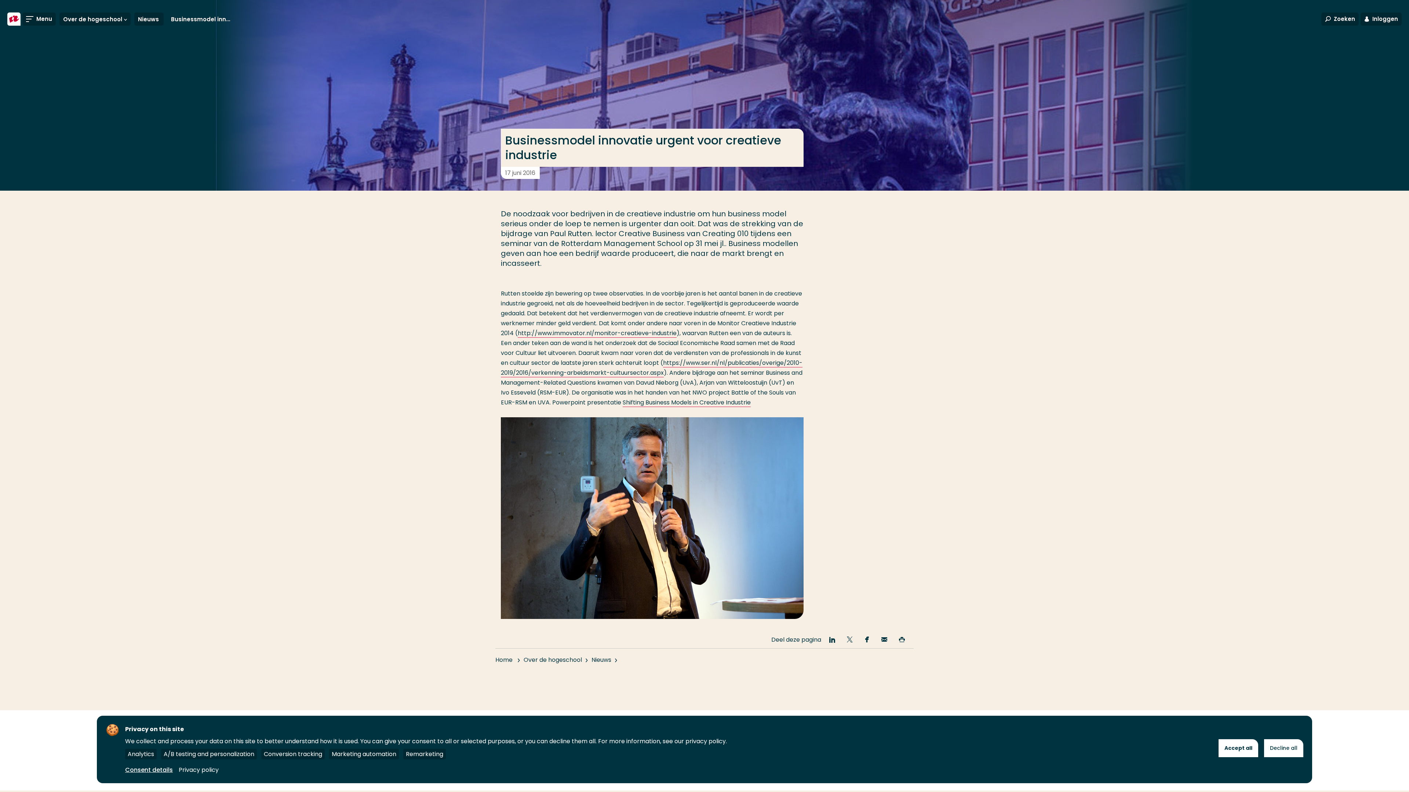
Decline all (1283, 748)
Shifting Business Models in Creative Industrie (687, 402)
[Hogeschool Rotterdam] (14, 19)
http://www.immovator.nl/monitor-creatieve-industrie (597, 333)
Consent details (149, 770)
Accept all (1238, 748)
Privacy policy (199, 770)
